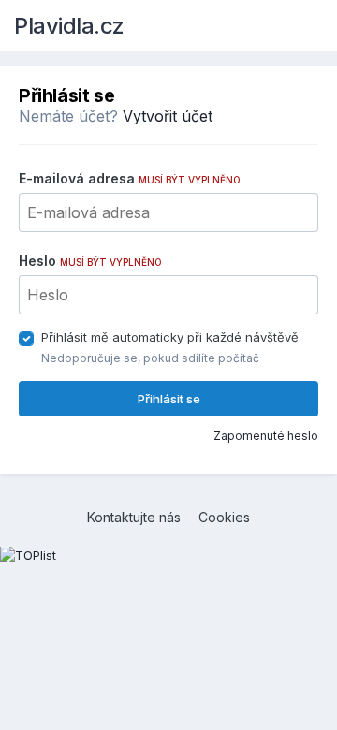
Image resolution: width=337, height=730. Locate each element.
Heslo (90, 261)
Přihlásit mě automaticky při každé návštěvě (170, 336)
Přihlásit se (169, 398)
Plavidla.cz (69, 25)
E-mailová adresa (130, 178)
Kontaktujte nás (134, 517)
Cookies (224, 517)
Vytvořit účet (167, 116)
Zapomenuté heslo (265, 436)
